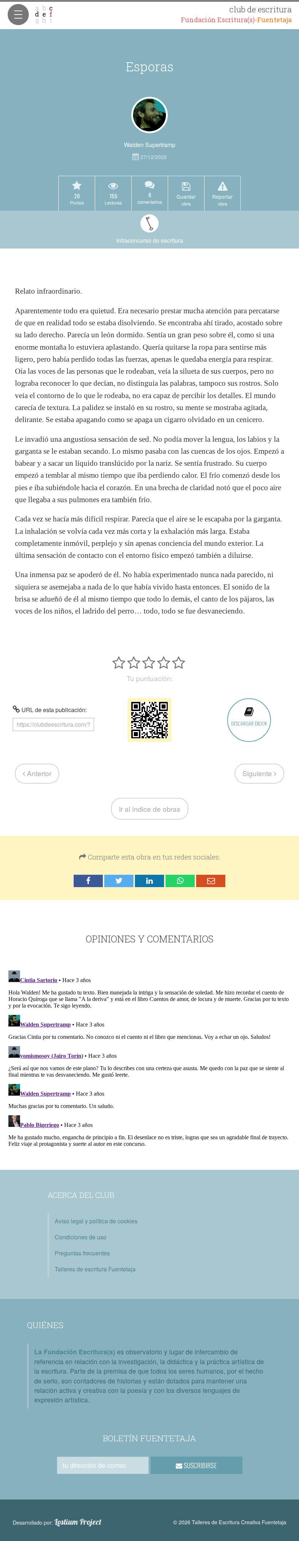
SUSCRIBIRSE (199, 1465)
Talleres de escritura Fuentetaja (95, 1269)
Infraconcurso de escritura (149, 240)
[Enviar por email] (210, 881)
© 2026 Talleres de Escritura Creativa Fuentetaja (229, 1522)
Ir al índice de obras (149, 809)
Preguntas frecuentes (82, 1253)
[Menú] (18, 14)
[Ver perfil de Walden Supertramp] (149, 115)
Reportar (222, 200)
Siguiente (258, 773)
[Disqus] (149, 1058)
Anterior (38, 773)
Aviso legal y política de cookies (96, 1221)
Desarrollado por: (57, 1522)
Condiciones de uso (80, 1237)
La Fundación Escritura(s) (74, 1351)
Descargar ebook (249, 723)
